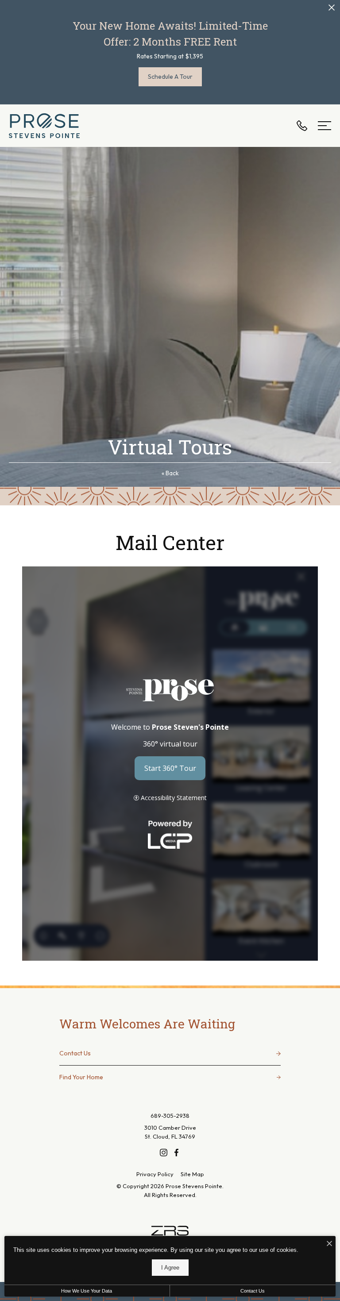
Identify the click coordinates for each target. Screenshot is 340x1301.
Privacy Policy (155, 1174)
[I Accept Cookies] (329, 1244)
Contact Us (252, 1290)
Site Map (192, 1174)
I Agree (170, 1267)
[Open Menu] (324, 126)
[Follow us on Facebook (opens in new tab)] (176, 1151)
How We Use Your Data (86, 1290)
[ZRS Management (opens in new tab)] (170, 1232)
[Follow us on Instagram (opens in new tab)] (163, 1151)
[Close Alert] (331, 9)
